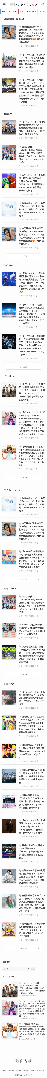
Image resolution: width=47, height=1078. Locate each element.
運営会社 (11, 1070)
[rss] (25, 1061)
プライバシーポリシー (37, 1070)
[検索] (30, 1061)
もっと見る (23, 256)
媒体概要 (18, 1070)
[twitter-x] (17, 1061)
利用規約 (25, 1070)
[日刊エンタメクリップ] (23, 4)
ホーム (5, 1070)
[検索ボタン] (43, 4)
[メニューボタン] (4, 4)
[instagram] (21, 1061)
